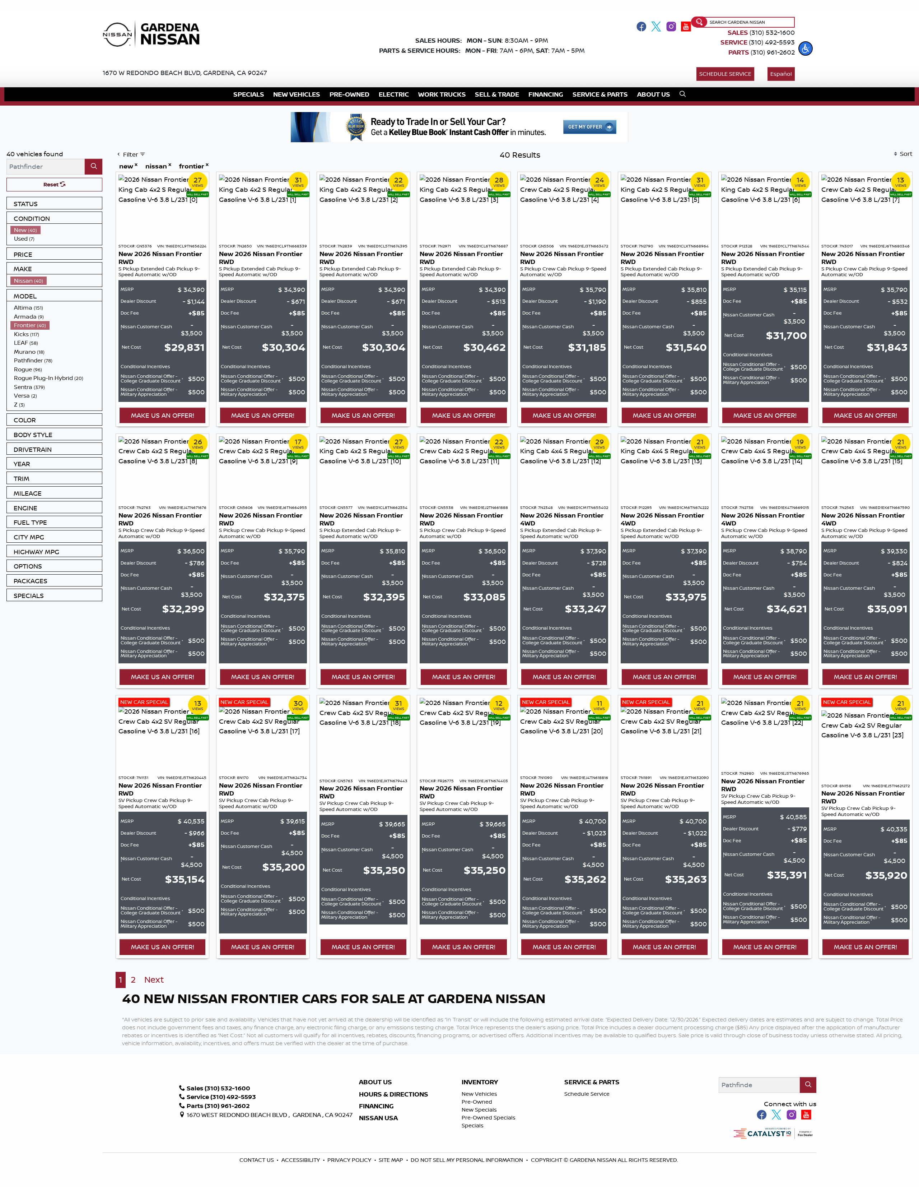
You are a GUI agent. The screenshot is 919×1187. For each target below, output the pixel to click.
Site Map (392, 1160)
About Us (375, 1082)
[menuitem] (56, 230)
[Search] (93, 166)
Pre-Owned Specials (489, 1117)
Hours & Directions (393, 1094)
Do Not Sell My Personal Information (467, 1160)
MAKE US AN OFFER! (162, 415)
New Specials (479, 1109)
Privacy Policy (350, 1160)
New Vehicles (479, 1094)
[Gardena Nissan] (154, 33)
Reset (51, 184)
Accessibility (301, 1160)
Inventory (480, 1082)
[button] (805, 48)
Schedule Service (725, 74)
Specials (473, 1125)
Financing (376, 1106)
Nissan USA (378, 1118)
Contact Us (257, 1160)
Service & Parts (592, 1082)
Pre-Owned (477, 1101)
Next (154, 980)
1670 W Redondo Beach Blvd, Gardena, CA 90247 (185, 72)
